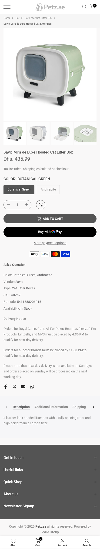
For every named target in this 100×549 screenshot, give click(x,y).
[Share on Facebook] (5, 387)
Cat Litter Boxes (23, 288)
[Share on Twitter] (14, 387)
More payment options (50, 243)
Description (21, 407)
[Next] (93, 407)
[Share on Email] (23, 387)
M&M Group (50, 532)
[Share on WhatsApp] (32, 387)
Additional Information (51, 407)
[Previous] (6, 407)
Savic (19, 282)
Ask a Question (14, 265)
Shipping (29, 169)
